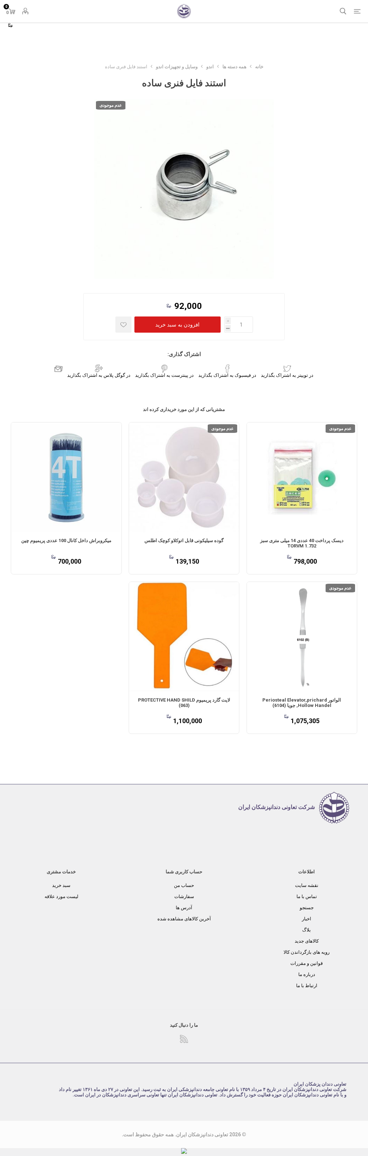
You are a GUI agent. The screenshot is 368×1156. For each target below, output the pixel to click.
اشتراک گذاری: (184, 354)
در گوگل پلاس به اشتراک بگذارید (98, 375)
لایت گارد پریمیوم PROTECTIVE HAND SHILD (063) (184, 702)
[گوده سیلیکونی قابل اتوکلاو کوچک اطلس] (184, 477)
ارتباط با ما (306, 985)
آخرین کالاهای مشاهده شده (184, 918)
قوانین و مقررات (306, 963)
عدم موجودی (111, 105)
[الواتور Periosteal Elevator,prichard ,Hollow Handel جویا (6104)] (302, 637)
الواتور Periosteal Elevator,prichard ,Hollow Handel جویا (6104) (301, 702)
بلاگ (306, 930)
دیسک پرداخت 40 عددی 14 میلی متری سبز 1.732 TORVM (302, 543)
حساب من (184, 885)
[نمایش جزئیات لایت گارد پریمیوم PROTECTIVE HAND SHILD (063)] (184, 637)
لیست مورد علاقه (61, 896)
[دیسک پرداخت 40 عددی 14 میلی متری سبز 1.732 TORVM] (302, 477)
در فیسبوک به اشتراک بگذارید (227, 375)
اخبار (306, 918)
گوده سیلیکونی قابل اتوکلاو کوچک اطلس (184, 540)
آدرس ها (184, 907)
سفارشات (184, 896)
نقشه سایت (306, 885)
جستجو (307, 907)
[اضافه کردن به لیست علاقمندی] (123, 324)
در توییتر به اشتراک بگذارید (287, 375)
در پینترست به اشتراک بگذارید (164, 375)
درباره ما (306, 974)
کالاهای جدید (307, 941)
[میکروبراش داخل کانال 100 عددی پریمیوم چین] (66, 477)
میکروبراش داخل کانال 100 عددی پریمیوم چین (66, 540)
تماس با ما (306, 896)
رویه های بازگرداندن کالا (307, 952)
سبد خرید (61, 885)
